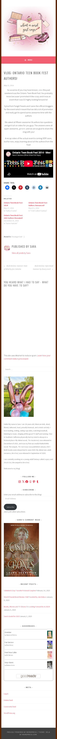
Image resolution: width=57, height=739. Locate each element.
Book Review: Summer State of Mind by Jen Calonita (15, 267)
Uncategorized (16, 237)
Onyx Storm (9, 662)
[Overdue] (49, 638)
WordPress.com (29, 734)
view (41, 90)
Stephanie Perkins (11, 635)
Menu (30, 60)
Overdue (8, 632)
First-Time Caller (11, 652)
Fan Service (9, 642)
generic (22, 128)
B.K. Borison (9, 655)
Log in (6, 694)
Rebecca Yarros (10, 665)
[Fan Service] (49, 648)
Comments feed (10, 706)
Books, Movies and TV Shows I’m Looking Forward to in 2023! (27, 606)
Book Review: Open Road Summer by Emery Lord (43, 267)
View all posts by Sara (21, 253)
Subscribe (10, 507)
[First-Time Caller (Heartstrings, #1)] (49, 658)
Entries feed (8, 700)
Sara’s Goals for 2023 (12, 616)
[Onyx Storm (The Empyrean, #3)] (49, 668)
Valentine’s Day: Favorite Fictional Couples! (20, 590)
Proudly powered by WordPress (22, 732)
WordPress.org (9, 713)
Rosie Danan (9, 645)
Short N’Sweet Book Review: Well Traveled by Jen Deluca (25, 597)
